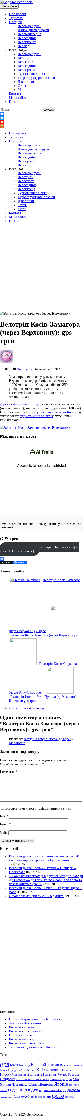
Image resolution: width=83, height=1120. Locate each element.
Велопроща (26, 70)
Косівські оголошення (25, 1031)
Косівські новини (22, 1027)
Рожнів (62, 1074)
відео (33, 1089)
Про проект (17, 14)
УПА (76, 1079)
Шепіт (32, 1084)
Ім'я (4, 816)
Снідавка (7, 1079)
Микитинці (53, 1070)
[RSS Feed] (41, 126)
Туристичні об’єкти (32, 74)
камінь (3, 1097)
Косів (40, 1070)
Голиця (3, 1070)
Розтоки (74, 1074)
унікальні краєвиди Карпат (57, 412)
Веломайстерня (29, 34)
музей (25, 1097)
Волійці (77, 1065)
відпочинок (47, 1090)
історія (69, 1096)
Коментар (8, 771)
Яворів (61, 1084)
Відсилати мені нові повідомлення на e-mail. (38, 808)
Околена (66, 1070)
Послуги (15, 22)
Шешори (45, 1084)
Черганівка (19, 1084)
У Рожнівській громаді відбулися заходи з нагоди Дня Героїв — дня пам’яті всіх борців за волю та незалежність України (46, 880)
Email (5, 824)
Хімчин (5, 1084)
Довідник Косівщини (25, 1023)
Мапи (22, 90)
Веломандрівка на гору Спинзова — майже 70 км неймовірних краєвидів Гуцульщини (44, 858)
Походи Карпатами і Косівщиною (34, 1019)
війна (59, 1090)
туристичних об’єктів (36, 416)
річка (34, 1096)
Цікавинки (26, 82)
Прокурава (20, 1075)
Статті (22, 86)
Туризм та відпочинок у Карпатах (34, 1047)
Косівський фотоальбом (27, 1043)
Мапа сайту (17, 98)
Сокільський (40, 1079)
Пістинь (50, 1074)
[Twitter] (41, 118)
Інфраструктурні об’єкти (36, 78)
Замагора (38, 708)
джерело (73, 1090)
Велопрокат (27, 42)
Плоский (7, 1074)
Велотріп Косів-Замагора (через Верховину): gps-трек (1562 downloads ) (39, 549)
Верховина (22, 708)
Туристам (16, 18)
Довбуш (21, 1070)
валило (3, 1090)
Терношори (57, 1079)
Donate (14, 101)
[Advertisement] (41, 267)
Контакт (15, 94)
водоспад (17, 1089)
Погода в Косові (21, 1035)
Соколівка (23, 1079)
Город (12, 1070)
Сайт (4, 832)
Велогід (23, 46)
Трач (69, 1079)
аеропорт (74, 1085)
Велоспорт (26, 62)
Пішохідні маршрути (33, 30)
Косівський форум (23, 1039)
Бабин (14, 1065)
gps (11, 708)
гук (64, 1090)
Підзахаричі (34, 1074)
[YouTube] (41, 122)
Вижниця (65, 1065)
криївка (14, 1096)
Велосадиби (27, 38)
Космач (30, 1070)
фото (58, 1096)
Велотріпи (25, 58)
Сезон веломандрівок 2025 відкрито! (36, 896)
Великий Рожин (45, 1064)
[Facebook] (41, 114)
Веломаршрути (29, 26)
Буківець (24, 1065)
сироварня (44, 1096)
